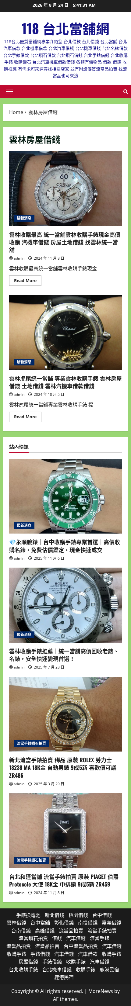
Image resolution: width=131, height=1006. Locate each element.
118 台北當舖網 (65, 28)
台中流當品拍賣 (81, 946)
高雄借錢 (45, 930)
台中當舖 (40, 922)
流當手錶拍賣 (102, 930)
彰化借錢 (64, 922)
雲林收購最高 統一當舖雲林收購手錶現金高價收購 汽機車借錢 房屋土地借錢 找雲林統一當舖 (65, 188)
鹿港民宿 (109, 969)
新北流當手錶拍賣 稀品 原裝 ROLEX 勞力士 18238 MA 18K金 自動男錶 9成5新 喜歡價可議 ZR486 (62, 767)
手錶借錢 (40, 954)
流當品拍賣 (71, 930)
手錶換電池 (28, 915)
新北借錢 (54, 915)
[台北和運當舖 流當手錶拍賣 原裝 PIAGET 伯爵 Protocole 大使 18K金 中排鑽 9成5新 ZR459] (65, 830)
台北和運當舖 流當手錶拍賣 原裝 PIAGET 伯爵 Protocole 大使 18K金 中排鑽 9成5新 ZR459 (64, 880)
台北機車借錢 (57, 969)
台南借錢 (21, 930)
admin (19, 258)
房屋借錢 (28, 961)
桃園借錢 (78, 915)
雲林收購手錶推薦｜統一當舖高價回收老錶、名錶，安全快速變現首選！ (64, 654)
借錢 (57, 938)
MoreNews (100, 991)
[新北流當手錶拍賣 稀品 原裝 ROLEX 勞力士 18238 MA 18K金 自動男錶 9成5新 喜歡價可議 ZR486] (65, 714)
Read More (27, 281)
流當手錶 (99, 938)
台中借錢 (102, 915)
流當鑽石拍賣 (33, 938)
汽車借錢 (76, 938)
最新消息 (24, 218)
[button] (9, 91)
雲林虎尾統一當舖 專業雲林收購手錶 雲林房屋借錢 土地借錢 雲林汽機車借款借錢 (65, 332)
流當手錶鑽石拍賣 (31, 743)
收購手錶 (16, 954)
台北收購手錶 (23, 969)
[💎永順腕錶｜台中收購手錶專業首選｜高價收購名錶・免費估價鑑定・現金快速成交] (65, 496)
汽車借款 (87, 954)
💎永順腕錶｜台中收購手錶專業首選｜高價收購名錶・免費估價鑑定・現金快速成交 (64, 545)
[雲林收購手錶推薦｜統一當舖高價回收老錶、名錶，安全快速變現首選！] (65, 605)
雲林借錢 (16, 922)
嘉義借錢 (111, 922)
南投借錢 (87, 922)
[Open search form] (125, 92)
